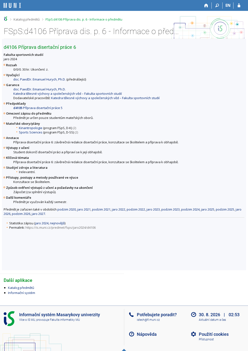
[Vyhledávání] (217, 5)
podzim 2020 (66, 209)
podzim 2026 (21, 214)
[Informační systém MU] (6, 19)
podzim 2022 (136, 209)
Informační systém (21, 293)
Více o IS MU (27, 320)
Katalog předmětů (27, 19)
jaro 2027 (38, 214)
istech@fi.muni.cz (148, 320)
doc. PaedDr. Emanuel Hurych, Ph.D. (39, 79)
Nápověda (147, 334)
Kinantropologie (30, 128)
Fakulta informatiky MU (65, 320)
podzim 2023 (170, 209)
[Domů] (206, 5)
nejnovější (57, 223)
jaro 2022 (118, 209)
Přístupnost (206, 339)
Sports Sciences (30, 132)
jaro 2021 (84, 209)
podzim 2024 (190, 209)
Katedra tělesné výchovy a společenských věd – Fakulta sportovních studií (67, 93)
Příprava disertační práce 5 (37, 108)
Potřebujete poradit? (157, 314)
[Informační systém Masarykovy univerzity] (12, 5)
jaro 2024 (41, 223)
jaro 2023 (153, 209)
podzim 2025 (225, 209)
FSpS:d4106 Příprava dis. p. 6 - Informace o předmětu (84, 19)
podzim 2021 (101, 209)
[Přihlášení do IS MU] (238, 5)
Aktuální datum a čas (212, 320)
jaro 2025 (207, 209)
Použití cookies (214, 334)
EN (228, 5)
